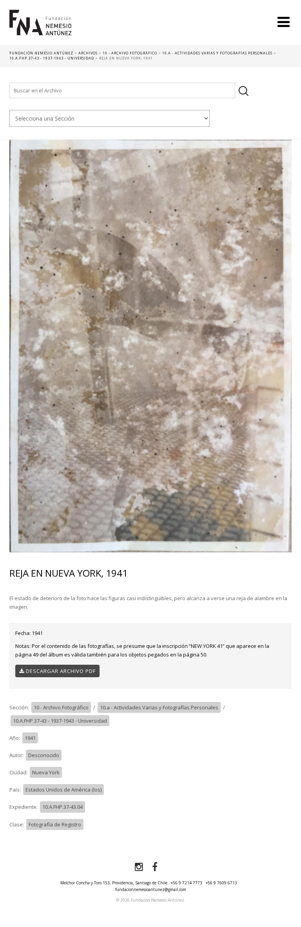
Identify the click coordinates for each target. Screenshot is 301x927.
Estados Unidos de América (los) (63, 789)
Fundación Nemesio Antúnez (40, 27)
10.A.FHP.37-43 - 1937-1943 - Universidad (60, 720)
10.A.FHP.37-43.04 (62, 806)
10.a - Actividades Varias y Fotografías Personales (159, 707)
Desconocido (43, 755)
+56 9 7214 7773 (186, 883)
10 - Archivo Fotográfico (61, 707)
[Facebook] (155, 867)
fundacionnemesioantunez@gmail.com (150, 889)
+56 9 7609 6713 (221, 883)
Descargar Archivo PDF (60, 671)
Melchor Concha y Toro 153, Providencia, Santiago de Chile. (114, 883)
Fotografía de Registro (55, 824)
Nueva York (46, 772)
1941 (30, 737)
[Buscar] (243, 91)
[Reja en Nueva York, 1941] (150, 345)
